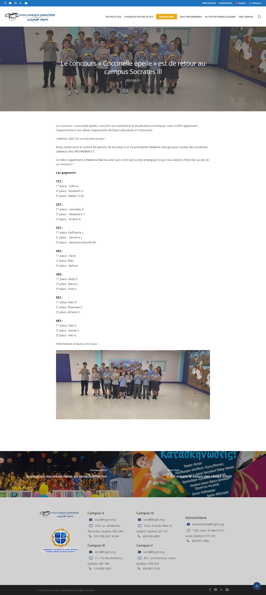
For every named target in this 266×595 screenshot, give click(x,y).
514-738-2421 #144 (106, 536)
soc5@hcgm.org (153, 552)
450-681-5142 (151, 568)
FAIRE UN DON (209, 3)
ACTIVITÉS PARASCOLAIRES (220, 16)
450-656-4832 (151, 536)
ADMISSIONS (166, 16)
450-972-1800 (200, 541)
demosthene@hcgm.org (207, 524)
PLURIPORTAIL (225, 3)
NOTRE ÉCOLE (113, 16)
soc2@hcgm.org (105, 519)
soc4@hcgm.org (153, 519)
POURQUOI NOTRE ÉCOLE (138, 16)
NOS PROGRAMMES (191, 16)
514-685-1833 (102, 568)
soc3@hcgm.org (105, 552)
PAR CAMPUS (246, 16)
